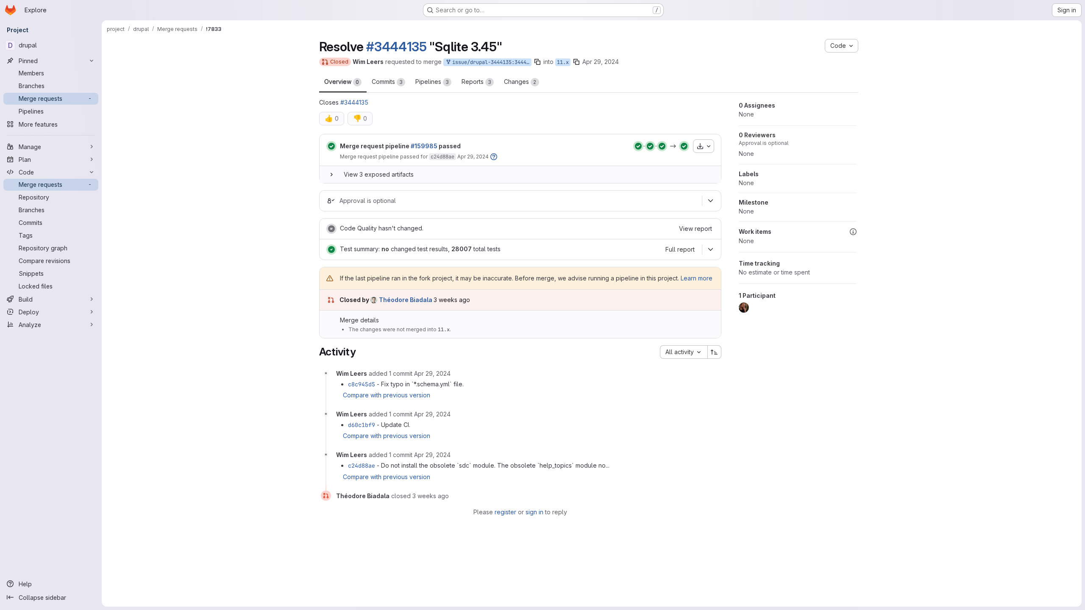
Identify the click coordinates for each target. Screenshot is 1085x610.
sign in (534, 512)
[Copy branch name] (537, 62)
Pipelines (432, 81)
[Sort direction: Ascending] (714, 352)
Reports (476, 81)
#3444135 (396, 46)
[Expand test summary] (711, 249)
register (505, 512)
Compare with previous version (386, 395)
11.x (563, 62)
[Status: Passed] (331, 146)
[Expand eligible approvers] (711, 201)
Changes (520, 81)
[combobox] (683, 352)
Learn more (696, 278)
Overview (341, 81)
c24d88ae (442, 156)
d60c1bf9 (361, 425)
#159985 (424, 146)
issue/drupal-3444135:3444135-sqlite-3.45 (490, 62)
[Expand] (331, 174)
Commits (387, 81)
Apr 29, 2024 (600, 61)
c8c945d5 (361, 384)
